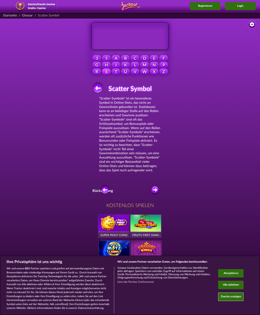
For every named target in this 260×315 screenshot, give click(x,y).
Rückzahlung (104, 191)
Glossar (27, 15)
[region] (130, 285)
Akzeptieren (231, 273)
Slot (155, 191)
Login (240, 6)
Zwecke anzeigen (231, 296)
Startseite (10, 15)
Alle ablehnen (231, 285)
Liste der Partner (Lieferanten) (135, 282)
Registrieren (205, 6)
